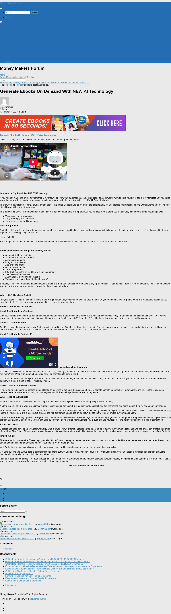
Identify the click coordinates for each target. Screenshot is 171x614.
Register (31, 77)
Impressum (10, 585)
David (3, 107)
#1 (1, 112)
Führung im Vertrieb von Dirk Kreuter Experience (28, 576)
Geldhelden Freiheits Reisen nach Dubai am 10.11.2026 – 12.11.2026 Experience (44, 564)
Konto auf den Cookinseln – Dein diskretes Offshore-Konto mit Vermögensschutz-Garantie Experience (53, 566)
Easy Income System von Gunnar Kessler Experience (30, 578)
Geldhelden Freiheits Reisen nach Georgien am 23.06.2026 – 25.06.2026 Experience (45, 559)
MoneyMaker (44, 524)
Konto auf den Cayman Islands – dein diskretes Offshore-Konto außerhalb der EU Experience (49, 569)
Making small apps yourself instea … (17, 524)
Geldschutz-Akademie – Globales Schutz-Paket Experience (33, 571)
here (75, 466)
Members (10, 77)
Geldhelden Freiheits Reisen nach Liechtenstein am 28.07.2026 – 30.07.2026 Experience (47, 561)
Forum (3, 77)
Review (9, 549)
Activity (18, 77)
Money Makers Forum (10, 3)
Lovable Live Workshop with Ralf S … (18, 534)
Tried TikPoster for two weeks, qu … (17, 538)
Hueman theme (38, 599)
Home (8, 17)
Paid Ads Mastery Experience (19, 573)
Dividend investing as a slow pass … (17, 529)
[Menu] (1, 8)
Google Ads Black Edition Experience (23, 581)
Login (24, 77)
